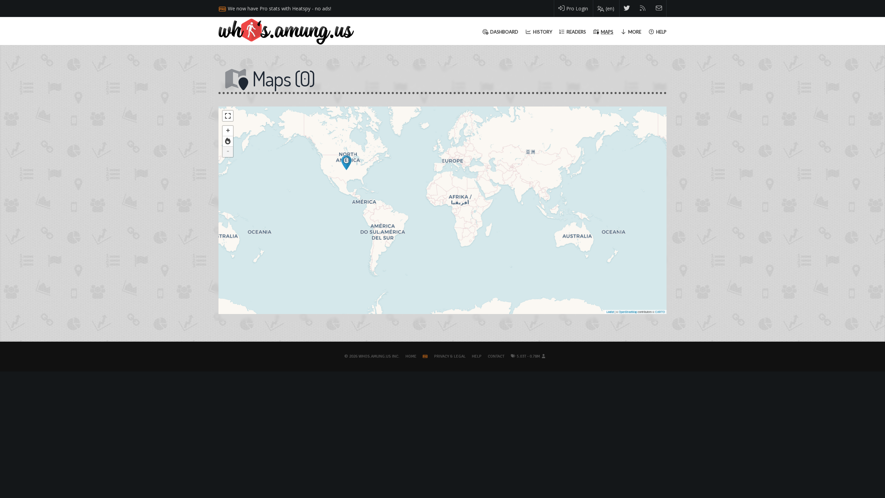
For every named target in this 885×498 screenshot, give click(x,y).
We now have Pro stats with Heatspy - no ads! (279, 8)
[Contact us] (659, 8)
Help (477, 356)
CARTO (660, 312)
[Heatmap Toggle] (228, 141)
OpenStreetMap (628, 312)
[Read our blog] (642, 8)
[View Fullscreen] (228, 116)
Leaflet (610, 312)
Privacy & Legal (450, 356)
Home (411, 356)
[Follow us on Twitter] (627, 8)
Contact (496, 356)
